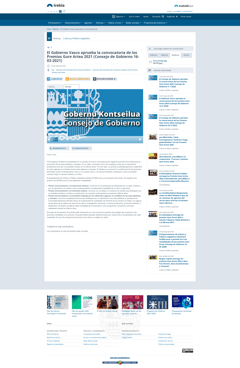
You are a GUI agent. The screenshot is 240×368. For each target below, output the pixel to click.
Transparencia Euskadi (91, 334)
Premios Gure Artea (58, 72)
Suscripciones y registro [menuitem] (57, 331)
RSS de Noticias (53, 334)
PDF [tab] (186, 55)
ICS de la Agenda (53, 341)
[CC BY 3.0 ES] (187, 350)
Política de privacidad (166, 344)
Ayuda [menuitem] (145, 16)
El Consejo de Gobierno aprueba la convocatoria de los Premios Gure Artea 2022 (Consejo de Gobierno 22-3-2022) (173, 122)
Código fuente (127, 337)
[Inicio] (55, 5)
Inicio (49, 29)
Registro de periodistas (55, 344)
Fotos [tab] (175, 55)
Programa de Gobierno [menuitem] (155, 22)
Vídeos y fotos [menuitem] (115, 22)
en (57, 11)
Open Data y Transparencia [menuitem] (94, 331)
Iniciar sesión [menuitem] (186, 16)
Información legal (164, 334)
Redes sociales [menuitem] (133, 22)
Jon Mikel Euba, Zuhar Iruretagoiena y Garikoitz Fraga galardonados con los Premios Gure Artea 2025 (173, 141)
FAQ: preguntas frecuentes (131, 334)
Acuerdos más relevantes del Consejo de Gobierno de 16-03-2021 (115, 70)
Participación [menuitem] (54, 22)
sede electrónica (187, 11)
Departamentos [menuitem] (72, 22)
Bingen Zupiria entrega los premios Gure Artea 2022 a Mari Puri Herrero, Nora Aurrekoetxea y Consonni (173, 262)
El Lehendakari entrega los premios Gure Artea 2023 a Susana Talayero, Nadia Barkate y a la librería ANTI (174, 219)
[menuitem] (157, 16)
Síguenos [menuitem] (120, 16)
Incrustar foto (81, 148)
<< (48, 11)
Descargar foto (59, 148)
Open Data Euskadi (90, 341)
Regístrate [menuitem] (171, 16)
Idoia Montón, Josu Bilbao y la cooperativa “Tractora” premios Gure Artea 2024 (173, 159)
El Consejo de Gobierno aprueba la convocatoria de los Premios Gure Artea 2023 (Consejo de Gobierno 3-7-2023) (173, 83)
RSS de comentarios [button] (79, 79)
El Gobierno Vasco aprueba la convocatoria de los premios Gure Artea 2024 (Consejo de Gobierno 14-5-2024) (174, 102)
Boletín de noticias (53, 337)
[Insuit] (60, 11)
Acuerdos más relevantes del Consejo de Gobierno (73, 70)
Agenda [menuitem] (88, 22)
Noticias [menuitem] (100, 22)
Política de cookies (165, 337)
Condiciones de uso (165, 341)
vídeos (51, 87)
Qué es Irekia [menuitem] (134, 16)
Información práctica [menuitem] (130, 331)
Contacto (169, 11)
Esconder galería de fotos (58, 135)
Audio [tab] (153, 55)
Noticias (56, 29)
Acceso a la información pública (94, 337)
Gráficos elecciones (90, 344)
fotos (68, 87)
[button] (55, 79)
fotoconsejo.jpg (160, 61)
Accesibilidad (177, 11)
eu (54, 11)
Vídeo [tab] (164, 55)
